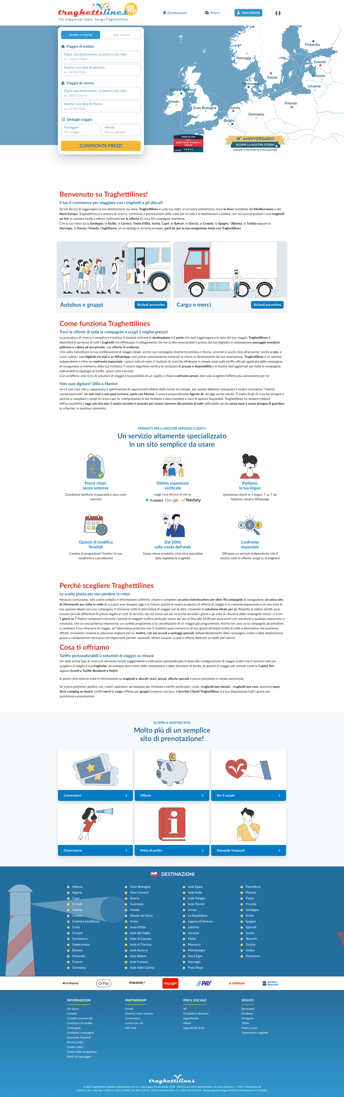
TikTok (245, 1023)
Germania (79, 967)
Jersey (192, 910)
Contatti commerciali (79, 1018)
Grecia (134, 898)
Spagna (251, 921)
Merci (215, 13)
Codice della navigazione (82, 1052)
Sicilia (250, 915)
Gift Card (130, 1028)
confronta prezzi (101, 146)
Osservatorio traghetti (254, 1032)
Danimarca (79, 938)
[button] (280, 13)
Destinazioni (177, 13)
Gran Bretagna (140, 886)
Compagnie (74, 1028)
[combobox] (101, 59)
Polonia (251, 892)
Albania (77, 886)
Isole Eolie (195, 892)
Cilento (77, 910)
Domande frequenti (79, 1037)
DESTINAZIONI (177, 874)
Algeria (77, 892)
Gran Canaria (139, 892)
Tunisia (250, 944)
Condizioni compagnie (80, 1032)
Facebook (247, 1013)
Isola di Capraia (140, 938)
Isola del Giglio (140, 933)
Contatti (72, 1013)
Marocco (194, 944)
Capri (76, 898)
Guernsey (136, 904)
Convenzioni (132, 1018)
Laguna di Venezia (200, 921)
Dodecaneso (81, 944)
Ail (184, 1009)
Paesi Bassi (195, 967)
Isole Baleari (138, 956)
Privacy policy (75, 1042)
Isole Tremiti (196, 904)
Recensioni (248, 1009)
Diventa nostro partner (139, 1013)
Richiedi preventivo (151, 304)
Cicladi (77, 904)
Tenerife (251, 938)
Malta (192, 938)
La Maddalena (197, 915)
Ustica (250, 950)
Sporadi (251, 927)
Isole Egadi (195, 886)
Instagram (247, 1018)
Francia (77, 962)
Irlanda (135, 910)
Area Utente (250, 12)
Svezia (250, 933)
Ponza (250, 898)
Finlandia (78, 956)
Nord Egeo (195, 956)
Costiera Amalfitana (86, 921)
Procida (251, 904)
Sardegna (252, 910)
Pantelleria (253, 886)
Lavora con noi (134, 1023)
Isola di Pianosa (140, 944)
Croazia (77, 933)
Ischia (134, 921)
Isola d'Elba (138, 927)
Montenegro (196, 950)
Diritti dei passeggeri (79, 1056)
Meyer (187, 1023)
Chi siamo (73, 1009)
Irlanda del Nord (141, 915)
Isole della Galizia (142, 967)
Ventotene (252, 956)
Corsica (77, 915)
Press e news (249, 1028)
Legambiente (191, 1018)
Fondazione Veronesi (195, 1013)
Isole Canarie (139, 962)
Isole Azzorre (139, 950)
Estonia (77, 950)
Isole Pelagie (196, 898)
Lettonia (193, 927)
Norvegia (194, 962)
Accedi (129, 1009)
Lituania (193, 933)
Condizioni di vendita (79, 1023)
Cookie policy (75, 1047)
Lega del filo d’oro (194, 1028)
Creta (76, 927)
